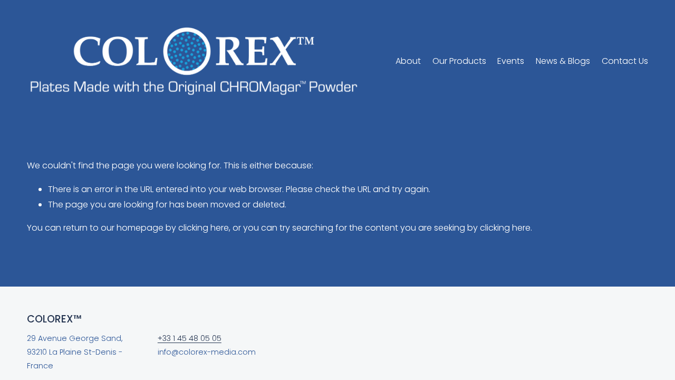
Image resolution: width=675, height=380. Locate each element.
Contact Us (625, 61)
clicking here (203, 228)
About (408, 61)
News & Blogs (563, 61)
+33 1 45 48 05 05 (189, 338)
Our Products (459, 61)
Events (510, 61)
